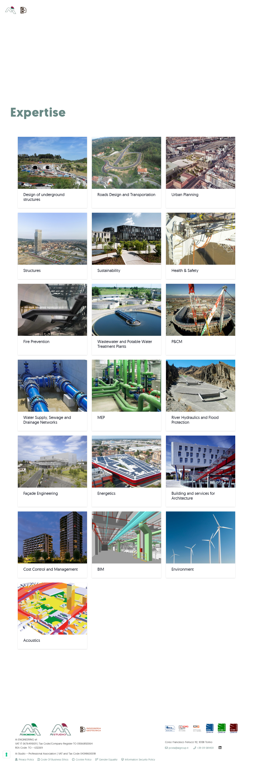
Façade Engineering (40, 493)
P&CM (177, 341)
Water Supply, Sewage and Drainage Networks (47, 420)
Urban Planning (185, 194)
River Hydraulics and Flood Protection (195, 420)
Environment (183, 569)
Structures (32, 270)
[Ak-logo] (23, 10)
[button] (240, 10)
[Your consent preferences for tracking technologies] (6, 754)
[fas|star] (183, 729)
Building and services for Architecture (193, 496)
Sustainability (108, 270)
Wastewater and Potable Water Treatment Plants (124, 344)
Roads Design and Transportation (126, 194)
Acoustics (31, 640)
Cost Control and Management (50, 569)
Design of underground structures (43, 197)
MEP (101, 417)
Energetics (106, 493)
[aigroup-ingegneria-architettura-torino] (10, 10)
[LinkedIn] (220, 747)
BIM (100, 569)
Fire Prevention (36, 341)
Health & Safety (185, 270)
